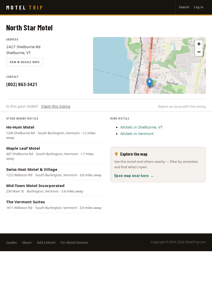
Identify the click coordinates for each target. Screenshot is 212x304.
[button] (149, 83)
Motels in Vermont (137, 133)
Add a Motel (46, 242)
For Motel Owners (74, 242)
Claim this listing (55, 106)
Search (184, 7)
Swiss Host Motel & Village (31, 169)
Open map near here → (134, 175)
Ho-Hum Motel (20, 127)
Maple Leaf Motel (23, 148)
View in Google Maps (25, 62)
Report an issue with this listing (182, 106)
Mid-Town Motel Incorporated (35, 185)
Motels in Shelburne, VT (141, 127)
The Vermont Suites (25, 201)
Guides (11, 242)
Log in (198, 7)
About (27, 242)
